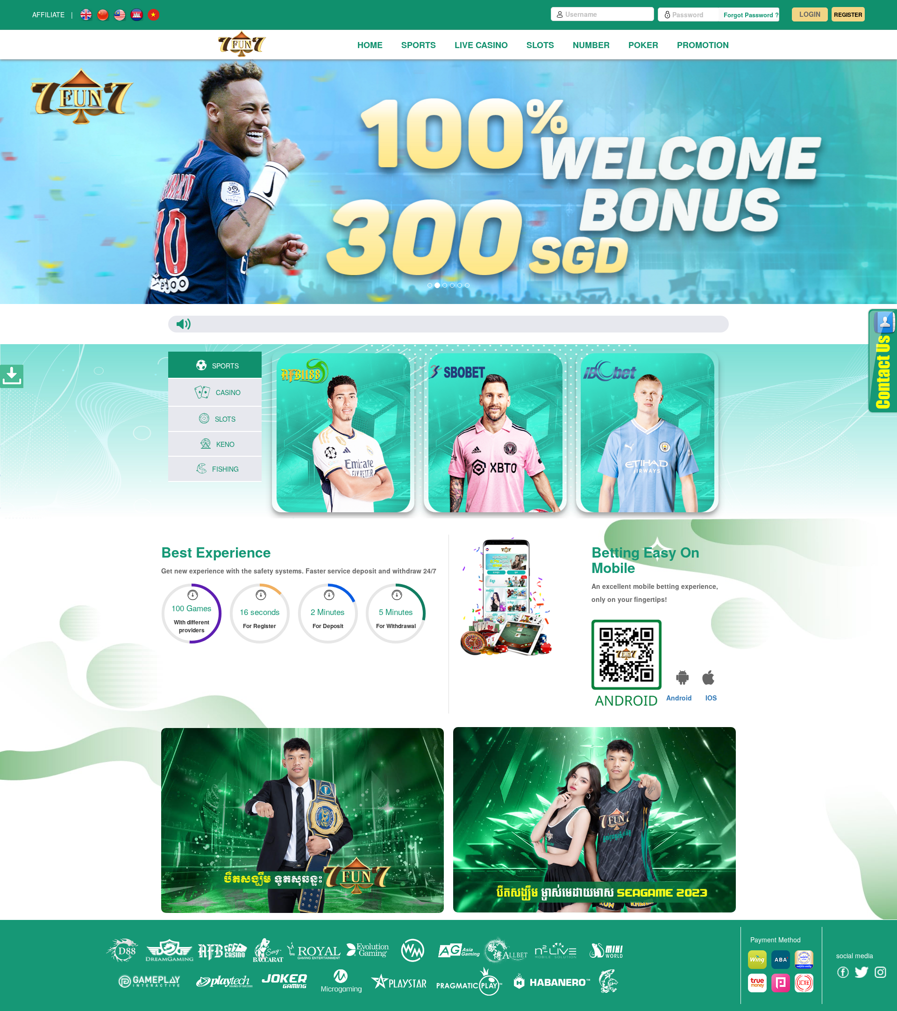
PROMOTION (703, 45)
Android (679, 697)
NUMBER (591, 45)
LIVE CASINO (481, 45)
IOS (711, 697)
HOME (370, 45)
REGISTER (848, 14)
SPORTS (418, 45)
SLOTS (540, 45)
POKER (643, 45)
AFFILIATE (48, 14)
